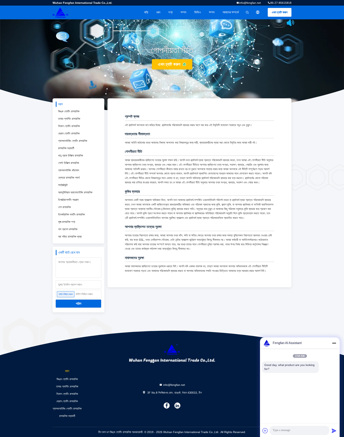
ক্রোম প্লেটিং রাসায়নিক (69, 133)
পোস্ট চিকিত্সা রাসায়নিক (68, 162)
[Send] (334, 430)
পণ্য (170, 12)
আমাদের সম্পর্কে (231, 12)
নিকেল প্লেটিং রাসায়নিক (69, 126)
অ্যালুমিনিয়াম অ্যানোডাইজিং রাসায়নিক (75, 192)
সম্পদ (183, 12)
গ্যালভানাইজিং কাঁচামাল (68, 170)
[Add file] (265, 430)
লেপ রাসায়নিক (64, 207)
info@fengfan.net (250, 2)
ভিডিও (197, 12)
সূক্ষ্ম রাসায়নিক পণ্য (66, 221)
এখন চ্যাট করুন (279, 12)
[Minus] (334, 343)
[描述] (258, 12)
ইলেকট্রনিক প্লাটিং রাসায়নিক (71, 214)
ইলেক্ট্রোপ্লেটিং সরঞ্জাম (68, 199)
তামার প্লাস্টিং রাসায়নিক (69, 118)
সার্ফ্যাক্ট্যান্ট (63, 185)
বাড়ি (146, 12)
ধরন (158, 12)
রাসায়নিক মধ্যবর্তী (66, 148)
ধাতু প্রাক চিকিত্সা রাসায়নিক (70, 155)
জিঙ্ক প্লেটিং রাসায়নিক (68, 111)
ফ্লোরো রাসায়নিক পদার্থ (69, 177)
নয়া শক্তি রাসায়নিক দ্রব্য (70, 236)
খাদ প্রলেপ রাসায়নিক (67, 229)
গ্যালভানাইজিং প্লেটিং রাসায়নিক (72, 140)
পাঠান (78, 303)
